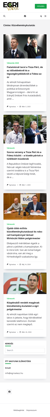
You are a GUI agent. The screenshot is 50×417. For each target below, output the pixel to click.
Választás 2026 (13, 63)
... (13, 98)
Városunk (11, 148)
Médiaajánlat (18, 410)
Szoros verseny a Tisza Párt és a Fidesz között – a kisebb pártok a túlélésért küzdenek (25, 155)
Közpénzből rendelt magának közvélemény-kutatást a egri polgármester (23, 306)
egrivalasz (12, 107)
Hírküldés (40, 6)
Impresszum (31, 410)
